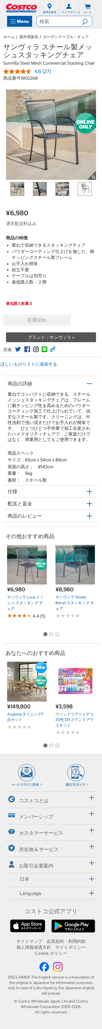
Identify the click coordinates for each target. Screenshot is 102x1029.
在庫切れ (37, 320)
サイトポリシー (70, 947)
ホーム (9, 36)
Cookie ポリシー (51, 953)
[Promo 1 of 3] (45, 635)
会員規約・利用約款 (66, 941)
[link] (18, 349)
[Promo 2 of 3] (51, 635)
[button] (87, 21)
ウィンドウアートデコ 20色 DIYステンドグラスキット (74, 720)
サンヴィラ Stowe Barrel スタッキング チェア (74, 603)
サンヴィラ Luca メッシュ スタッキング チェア (25, 603)
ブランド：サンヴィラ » (51, 337)
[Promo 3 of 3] (57, 635)
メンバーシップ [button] (36, 816)
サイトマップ (29, 941)
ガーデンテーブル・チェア (66, 36)
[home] (21, 8)
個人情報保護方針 (33, 947)
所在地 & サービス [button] (39, 849)
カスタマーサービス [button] (41, 833)
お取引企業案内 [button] (36, 866)
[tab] (51, 798)
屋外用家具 (28, 36)
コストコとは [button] (33, 800)
